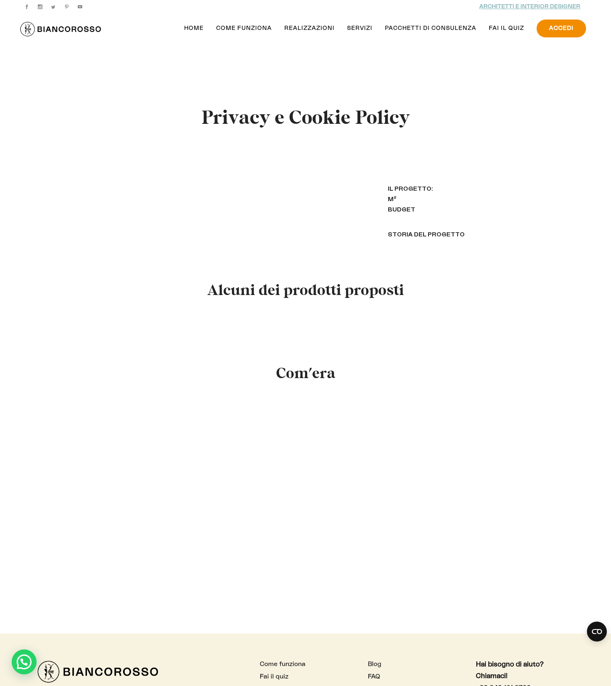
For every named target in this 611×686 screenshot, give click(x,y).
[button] (24, 661)
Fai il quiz (274, 677)
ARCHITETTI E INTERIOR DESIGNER (529, 7)
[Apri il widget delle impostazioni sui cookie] (597, 632)
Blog (374, 664)
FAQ (374, 677)
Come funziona (283, 664)
